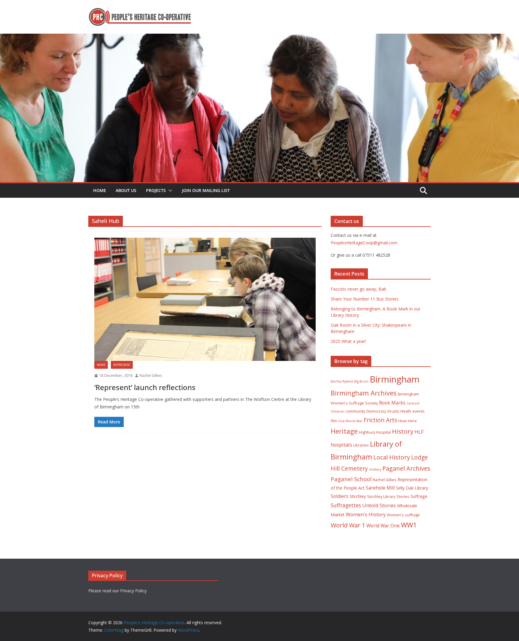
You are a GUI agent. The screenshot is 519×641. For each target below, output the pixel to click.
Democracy (376, 411)
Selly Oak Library (412, 488)
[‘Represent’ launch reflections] (205, 299)
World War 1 (348, 525)
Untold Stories (379, 505)
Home (99, 190)
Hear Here (407, 420)
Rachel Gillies (151, 375)
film (334, 420)
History (402, 431)
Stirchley (358, 496)
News (101, 365)
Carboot (413, 403)
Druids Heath (399, 411)
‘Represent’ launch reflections (145, 387)
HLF (419, 431)
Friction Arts (380, 420)
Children (337, 411)
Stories (402, 496)
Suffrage (419, 496)
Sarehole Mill (380, 487)
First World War (350, 421)
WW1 (409, 524)
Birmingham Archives (363, 393)
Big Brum (361, 381)
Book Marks (392, 402)
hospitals (341, 444)
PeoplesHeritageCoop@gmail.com (364, 243)
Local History (391, 457)
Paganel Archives (406, 468)
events (418, 411)
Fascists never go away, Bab (358, 289)
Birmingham (395, 379)
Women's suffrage (403, 514)
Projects (156, 190)
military (375, 469)
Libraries (361, 445)
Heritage (344, 431)
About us (126, 190)
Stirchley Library (381, 496)
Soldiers (339, 496)
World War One (383, 525)
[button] (169, 190)
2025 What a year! (348, 341)
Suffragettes (346, 505)
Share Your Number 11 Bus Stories (365, 299)
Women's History (366, 514)
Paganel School (351, 479)
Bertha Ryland (342, 381)
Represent (121, 365)
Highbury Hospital (375, 432)
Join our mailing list (206, 190)
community (355, 411)
